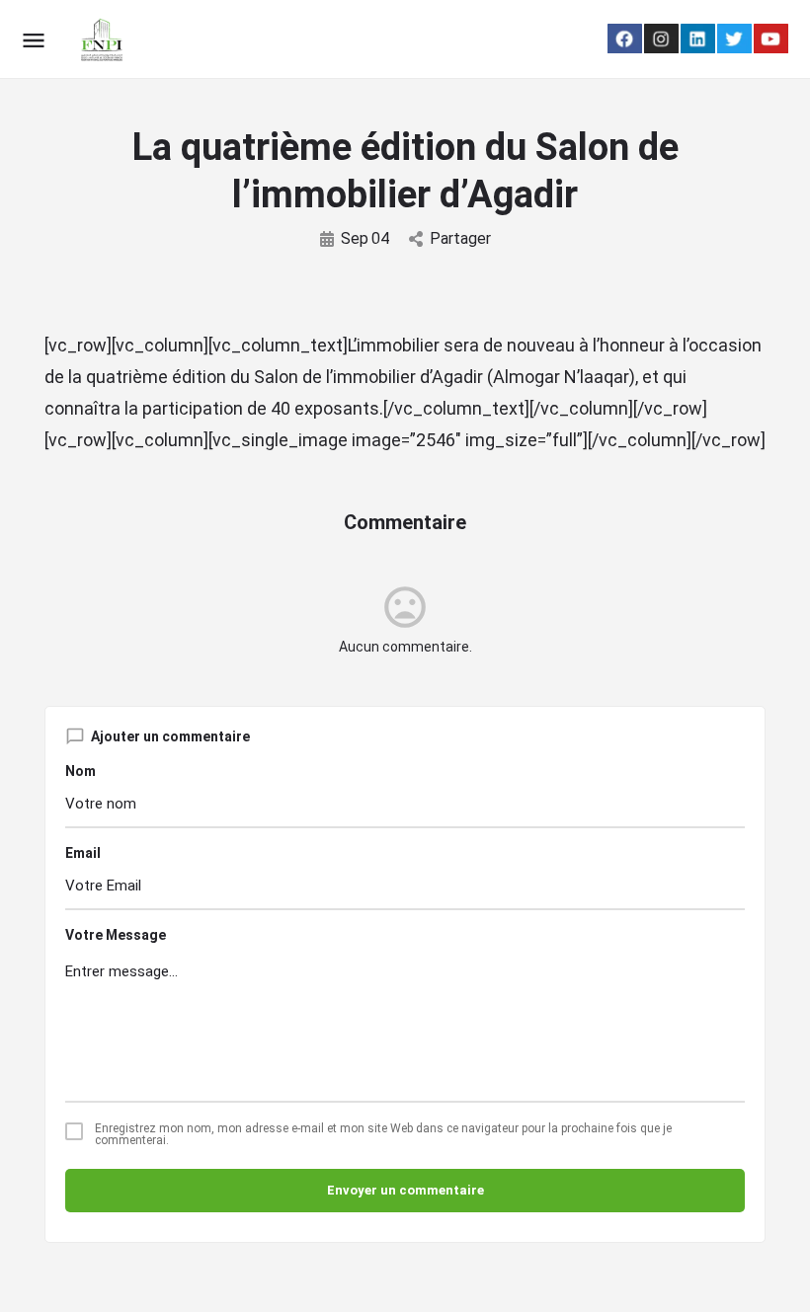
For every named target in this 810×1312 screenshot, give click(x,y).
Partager (460, 238)
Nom (80, 771)
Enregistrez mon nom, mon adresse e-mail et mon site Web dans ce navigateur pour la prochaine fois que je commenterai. (383, 1134)
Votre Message (115, 935)
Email (83, 853)
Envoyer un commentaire (405, 1190)
